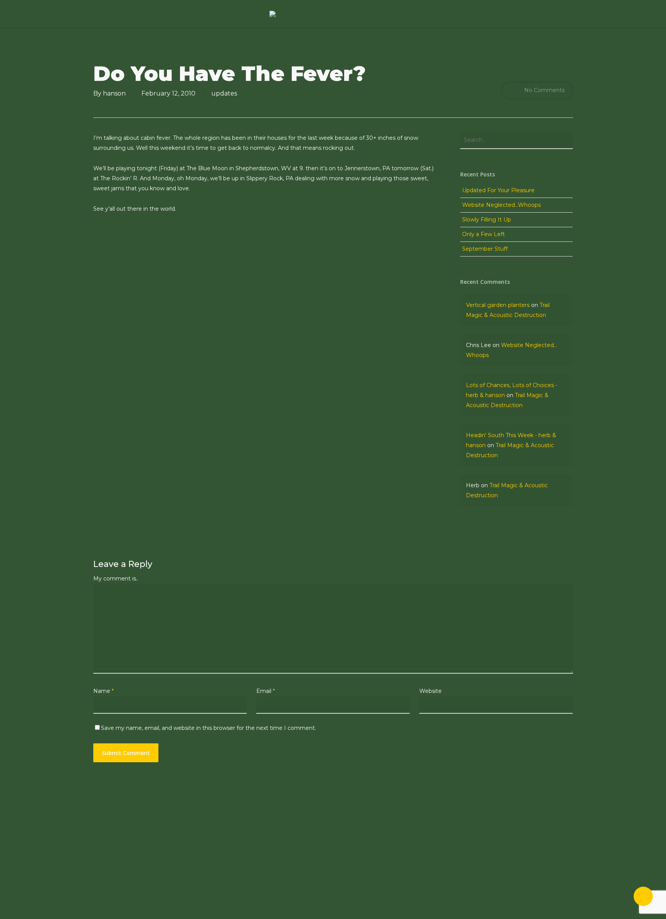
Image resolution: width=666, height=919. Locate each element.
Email (265, 691)
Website (430, 691)
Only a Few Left (483, 234)
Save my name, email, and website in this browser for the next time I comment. (208, 727)
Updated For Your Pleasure (498, 190)
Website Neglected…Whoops (501, 204)
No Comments (544, 90)
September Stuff (485, 248)
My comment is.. (115, 578)
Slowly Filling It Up (486, 219)
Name (103, 691)
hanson (114, 93)
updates (224, 93)
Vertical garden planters (498, 305)
